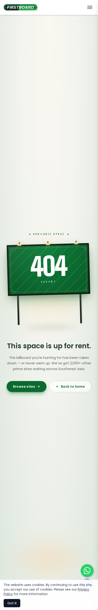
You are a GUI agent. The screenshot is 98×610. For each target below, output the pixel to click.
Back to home (73, 386)
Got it (12, 603)
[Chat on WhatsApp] (87, 570)
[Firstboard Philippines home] (21, 7)
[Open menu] (89, 7)
